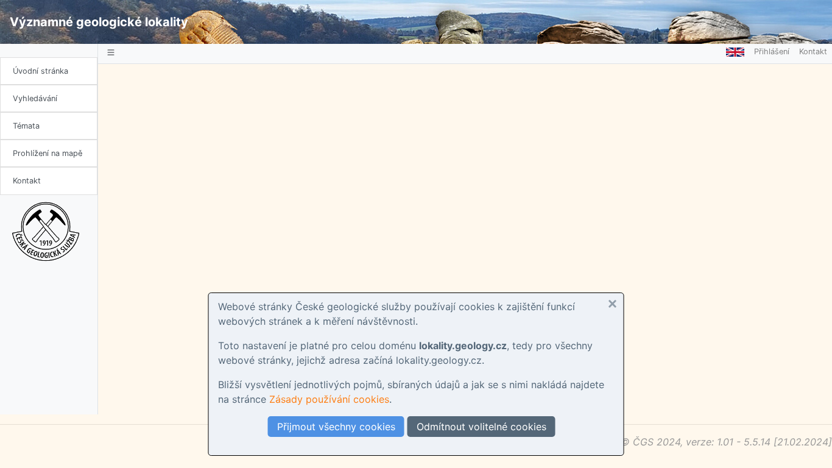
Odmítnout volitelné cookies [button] (481, 426)
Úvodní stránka (40, 71)
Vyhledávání (35, 98)
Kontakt (27, 180)
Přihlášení (771, 51)
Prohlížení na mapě (47, 153)
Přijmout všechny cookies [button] (336, 426)
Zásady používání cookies (329, 399)
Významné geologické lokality (99, 22)
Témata (26, 125)
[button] (613, 304)
